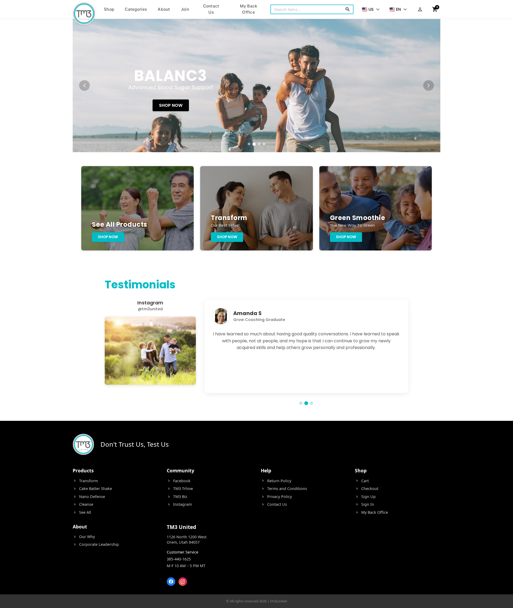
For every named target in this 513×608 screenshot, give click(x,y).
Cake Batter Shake (92, 488)
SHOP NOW (170, 105)
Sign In (364, 504)
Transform (85, 480)
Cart (362, 480)
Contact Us (211, 9)
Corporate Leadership (96, 544)
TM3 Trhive (180, 488)
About (164, 9)
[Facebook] (171, 581)
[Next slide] (428, 85)
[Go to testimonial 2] (306, 403)
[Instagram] (182, 581)
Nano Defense (89, 496)
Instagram (179, 504)
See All (82, 512)
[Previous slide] (84, 85)
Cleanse (83, 504)
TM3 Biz (177, 496)
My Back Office (248, 9)
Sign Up (365, 496)
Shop (109, 9)
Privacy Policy (276, 496)
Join (185, 9)
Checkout (366, 488)
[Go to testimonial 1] (300, 403)
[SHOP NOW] (256, 85)
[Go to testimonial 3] (311, 403)
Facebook (179, 480)
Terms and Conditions (284, 488)
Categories (136, 9)
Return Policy (276, 480)
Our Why (84, 536)
